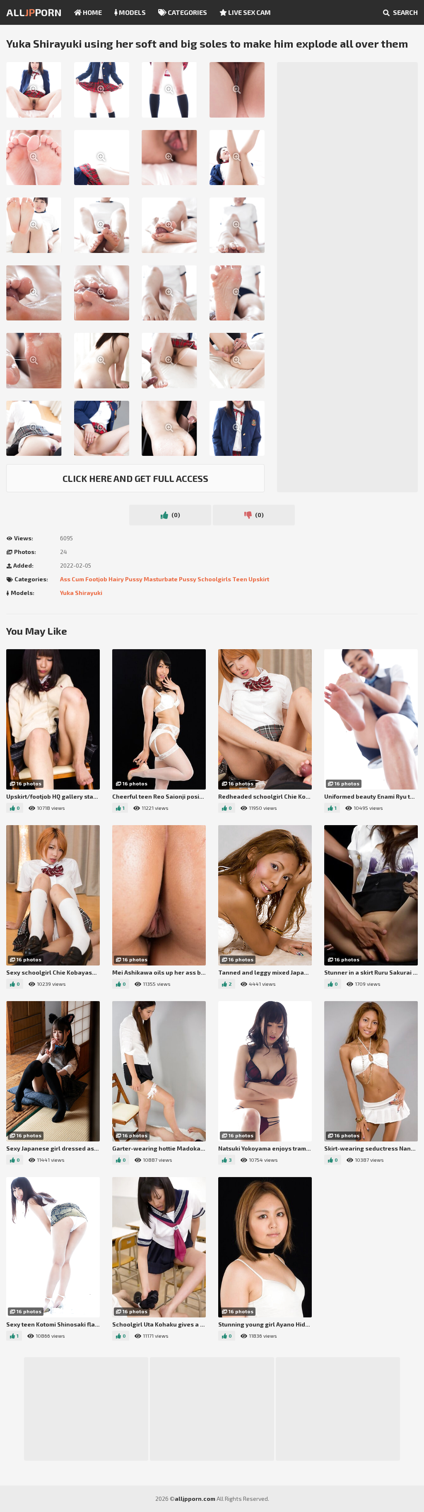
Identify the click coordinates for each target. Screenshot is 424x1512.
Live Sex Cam (249, 12)
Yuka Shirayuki (81, 592)
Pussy (187, 579)
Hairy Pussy (125, 579)
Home (92, 12)
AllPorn (34, 12)
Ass (65, 579)
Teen (239, 579)
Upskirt (258, 579)
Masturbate (161, 579)
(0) (175, 514)
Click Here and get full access (135, 478)
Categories (186, 12)
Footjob (96, 579)
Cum (78, 579)
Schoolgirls (214, 579)
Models (132, 12)
